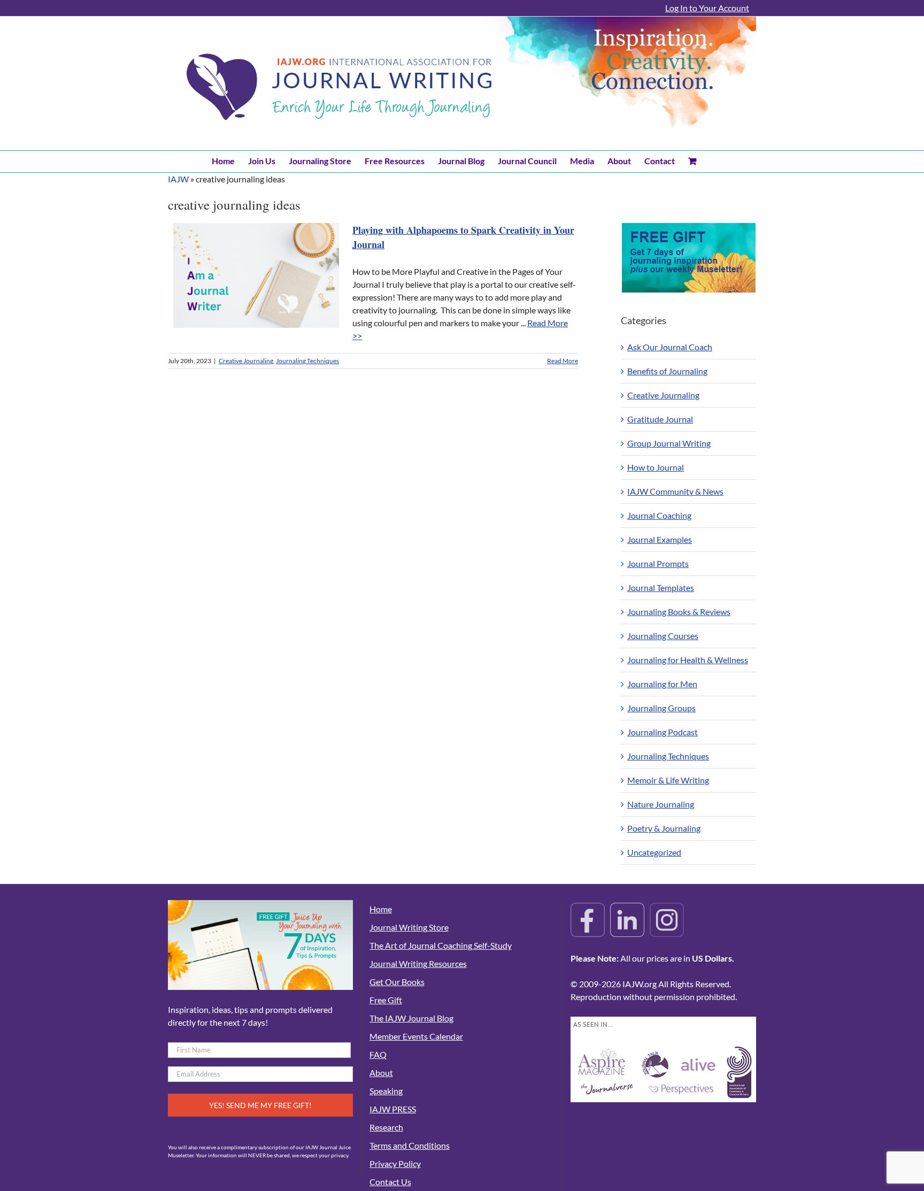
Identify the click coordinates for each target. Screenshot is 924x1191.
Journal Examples (659, 539)
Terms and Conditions (409, 1145)
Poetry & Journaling (663, 828)
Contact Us (390, 1182)
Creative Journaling (246, 361)
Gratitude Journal (660, 419)
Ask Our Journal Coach (669, 347)
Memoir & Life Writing (668, 780)
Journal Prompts (658, 563)
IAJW (178, 179)
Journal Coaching (659, 515)
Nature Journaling (660, 804)
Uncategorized (654, 852)
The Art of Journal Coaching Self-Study (440, 945)
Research (386, 1127)
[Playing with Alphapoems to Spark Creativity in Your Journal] (256, 275)
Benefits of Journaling (667, 371)
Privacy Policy (395, 1163)
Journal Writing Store (409, 927)
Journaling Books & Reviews (678, 611)
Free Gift (385, 1000)
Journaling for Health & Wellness (687, 660)
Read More (562, 361)
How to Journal (655, 467)
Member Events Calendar (416, 1036)
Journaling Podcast (662, 732)
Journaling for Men (662, 684)
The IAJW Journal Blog (411, 1018)
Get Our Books (397, 982)
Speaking (386, 1091)
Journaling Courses (662, 636)
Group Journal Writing (669, 443)
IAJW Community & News (675, 491)
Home (380, 909)
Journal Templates (660, 587)
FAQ (378, 1054)
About (381, 1072)
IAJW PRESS (392, 1109)
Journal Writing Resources (418, 963)
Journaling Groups (661, 708)
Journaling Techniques (307, 361)
